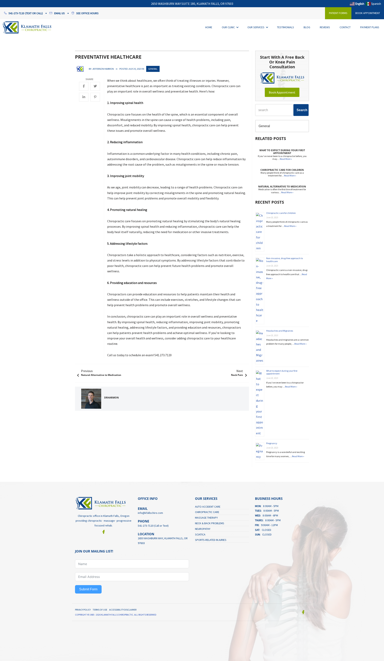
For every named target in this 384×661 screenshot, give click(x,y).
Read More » (286, 158)
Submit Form (88, 589)
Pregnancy (271, 443)
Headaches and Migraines (279, 330)
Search (302, 110)
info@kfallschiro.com (150, 513)
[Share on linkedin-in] (83, 97)
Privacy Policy (83, 609)
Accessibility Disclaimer (122, 609)
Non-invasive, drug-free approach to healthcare (284, 260)
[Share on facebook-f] (83, 86)
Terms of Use (100, 609)
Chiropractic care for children (281, 212)
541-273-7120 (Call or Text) (153, 525)
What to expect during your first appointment (281, 372)
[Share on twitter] (95, 86)
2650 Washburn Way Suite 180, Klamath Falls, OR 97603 (192, 4)
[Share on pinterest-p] (95, 97)
